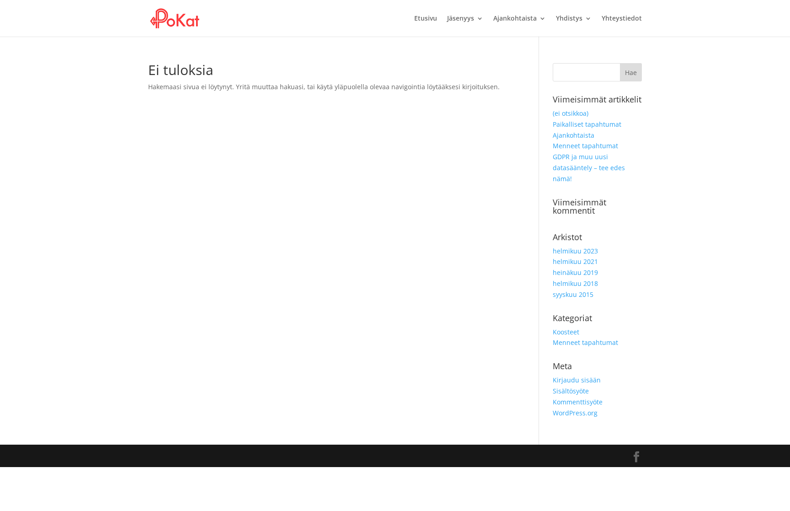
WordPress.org (575, 413)
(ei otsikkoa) (570, 113)
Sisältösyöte (571, 391)
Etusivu (425, 18)
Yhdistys (569, 18)
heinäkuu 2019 (575, 272)
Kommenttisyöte (578, 402)
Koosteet (566, 332)
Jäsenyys (460, 18)
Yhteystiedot (622, 18)
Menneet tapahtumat (585, 145)
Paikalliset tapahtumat (587, 124)
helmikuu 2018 (575, 283)
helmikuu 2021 (575, 261)
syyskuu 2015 (573, 294)
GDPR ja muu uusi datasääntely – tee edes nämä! (589, 167)
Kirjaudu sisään (577, 380)
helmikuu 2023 (575, 251)
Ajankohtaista (515, 18)
